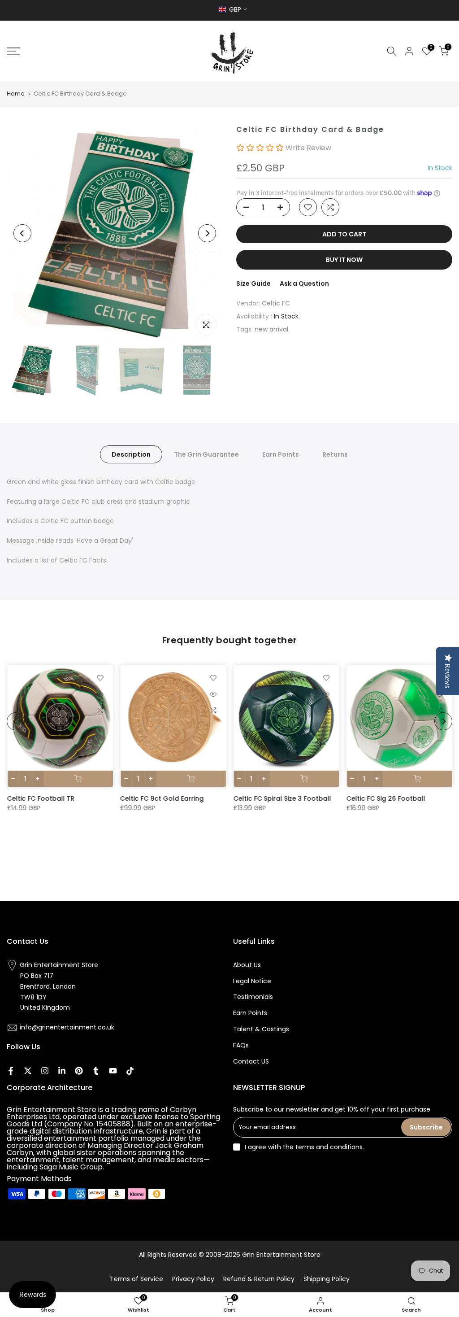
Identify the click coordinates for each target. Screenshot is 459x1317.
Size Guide (253, 283)
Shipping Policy (326, 1278)
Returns (335, 453)
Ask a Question (304, 283)
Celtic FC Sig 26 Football (385, 798)
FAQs (241, 1045)
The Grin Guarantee (206, 453)
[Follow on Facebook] (11, 1070)
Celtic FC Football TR (40, 798)
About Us (247, 964)
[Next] (207, 233)
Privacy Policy (193, 1278)
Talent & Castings (261, 1029)
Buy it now (344, 259)
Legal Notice (252, 981)
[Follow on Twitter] (28, 1070)
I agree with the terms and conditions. (304, 1147)
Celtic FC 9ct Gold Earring (162, 798)
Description (131, 453)
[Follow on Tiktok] (130, 1070)
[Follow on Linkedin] (62, 1070)
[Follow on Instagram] (45, 1070)
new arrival (271, 329)
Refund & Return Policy (258, 1278)
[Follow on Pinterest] (79, 1070)
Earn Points (280, 453)
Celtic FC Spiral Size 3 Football (282, 798)
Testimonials (253, 996)
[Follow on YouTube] (113, 1070)
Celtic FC (276, 303)
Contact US (251, 1061)
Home (16, 93)
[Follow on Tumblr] (96, 1070)
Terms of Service (136, 1278)
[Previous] (22, 233)
